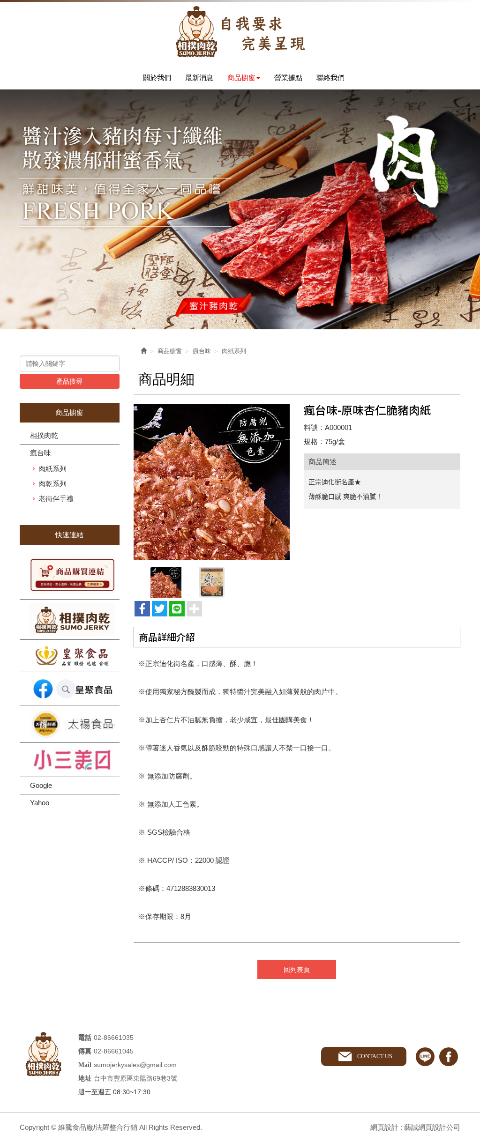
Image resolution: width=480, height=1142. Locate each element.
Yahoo (39, 803)
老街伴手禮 (56, 499)
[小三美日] (70, 760)
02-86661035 (114, 1037)
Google (41, 785)
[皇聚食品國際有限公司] (70, 656)
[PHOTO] (212, 482)
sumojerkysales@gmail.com (135, 1064)
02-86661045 (114, 1051)
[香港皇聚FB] (70, 688)
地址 (84, 1078)
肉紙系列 (52, 469)
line (425, 1056)
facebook (448, 1056)
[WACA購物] (70, 574)
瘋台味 (40, 453)
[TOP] (459, 982)
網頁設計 (384, 1127)
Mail (84, 1064)
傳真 (84, 1051)
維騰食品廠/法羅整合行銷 (240, 32)
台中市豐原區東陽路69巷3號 (135, 1078)
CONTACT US (374, 1056)
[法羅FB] (70, 619)
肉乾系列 (52, 484)
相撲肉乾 (44, 435)
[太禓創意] (70, 724)
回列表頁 (297, 969)
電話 (84, 1037)
